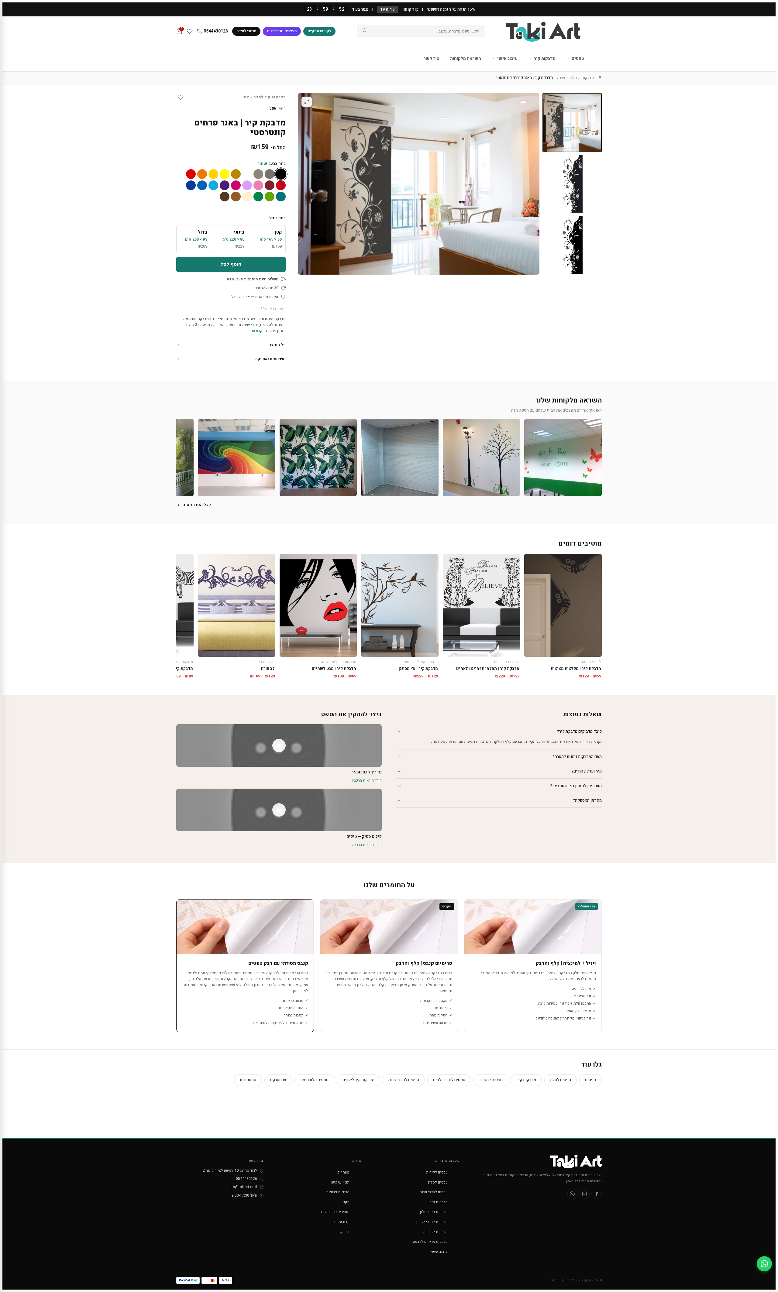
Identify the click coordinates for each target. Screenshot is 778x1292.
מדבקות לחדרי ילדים (432, 1222)
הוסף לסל (230, 264)
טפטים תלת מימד (314, 1080)
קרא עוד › (254, 331)
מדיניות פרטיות (337, 1192)
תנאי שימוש (340, 1182)
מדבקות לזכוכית (435, 1232)
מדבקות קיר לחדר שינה (575, 78)
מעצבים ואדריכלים (282, 31)
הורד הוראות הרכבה (367, 780)
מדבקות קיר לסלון (434, 1212)
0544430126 (216, 31)
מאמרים (343, 1172)
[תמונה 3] (572, 244)
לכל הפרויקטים (196, 505)
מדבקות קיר (544, 58)
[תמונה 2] (572, 183)
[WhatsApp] (572, 1194)
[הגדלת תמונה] (306, 102)
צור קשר (431, 58)
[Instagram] (584, 1194)
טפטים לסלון (560, 1080)
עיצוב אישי (507, 58)
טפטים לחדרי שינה (403, 1080)
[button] (563, 457)
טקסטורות (248, 1080)
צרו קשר (343, 1232)
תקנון (345, 1202)
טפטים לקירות (437, 1172)
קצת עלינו (341, 1222)
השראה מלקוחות (465, 58)
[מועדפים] (190, 31)
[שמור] (180, 97)
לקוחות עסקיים (319, 31)
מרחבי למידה (246, 31)
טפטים (577, 58)
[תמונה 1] (572, 122)
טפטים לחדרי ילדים (449, 1080)
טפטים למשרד (491, 1080)
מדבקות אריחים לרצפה (430, 1241)
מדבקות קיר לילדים (358, 1080)
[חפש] (364, 31)
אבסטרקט (278, 1080)
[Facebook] (596, 1194)
